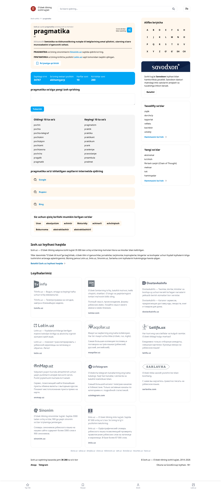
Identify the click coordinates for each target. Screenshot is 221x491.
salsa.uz (82, 451)
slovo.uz (99, 451)
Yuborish (37, 109)
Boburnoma (42, 229)
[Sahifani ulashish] (129, 30)
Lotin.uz (78, 57)
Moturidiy (82, 223)
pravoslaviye (90, 153)
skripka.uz (91, 451)
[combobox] (117, 9)
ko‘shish (148, 159)
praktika (88, 133)
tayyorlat (148, 119)
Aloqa (34, 464)
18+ (188, 464)
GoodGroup (172, 464)
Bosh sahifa (35, 19)
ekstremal (149, 155)
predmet (88, 161)
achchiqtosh (113, 223)
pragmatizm (90, 125)
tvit (145, 171)
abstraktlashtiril (82, 229)
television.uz (109, 451)
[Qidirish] (173, 9)
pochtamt (38, 145)
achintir (68, 223)
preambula (89, 157)
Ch (184, 51)
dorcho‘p (148, 115)
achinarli (97, 223)
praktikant (89, 137)
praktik (87, 129)
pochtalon (39, 137)
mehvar (148, 167)
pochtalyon (39, 141)
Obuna (160, 464)
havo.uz (147, 451)
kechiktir (148, 127)
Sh (178, 51)
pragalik (38, 157)
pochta (37, 129)
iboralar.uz (127, 451)
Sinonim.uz (76, 52)
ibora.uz (74, 451)
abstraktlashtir (61, 229)
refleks (147, 123)
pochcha (38, 153)
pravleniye (89, 149)
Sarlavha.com (115, 258)
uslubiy (147, 131)
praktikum (89, 141)
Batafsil (150, 92)
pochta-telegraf (41, 133)
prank (87, 145)
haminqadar (150, 175)
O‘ (166, 51)
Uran (38, 223)
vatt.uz (119, 451)
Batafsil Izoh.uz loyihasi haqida (47, 263)
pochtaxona (39, 149)
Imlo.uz (92, 258)
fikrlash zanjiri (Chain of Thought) (160, 163)
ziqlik (146, 111)
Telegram (43, 464)
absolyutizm (52, 223)
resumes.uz (138, 451)
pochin (37, 125)
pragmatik (39, 161)
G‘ (172, 51)
